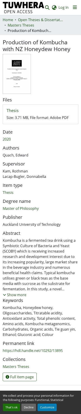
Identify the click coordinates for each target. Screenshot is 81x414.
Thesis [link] (8, 192)
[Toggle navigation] (75, 7)
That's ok (11, 407)
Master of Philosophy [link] (21, 208)
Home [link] (8, 19)
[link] (40, 110)
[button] (23, 7)
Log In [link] (63, 7)
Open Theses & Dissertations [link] (40, 19)
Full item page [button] (21, 376)
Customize (47, 407)
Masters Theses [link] (21, 25)
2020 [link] (7, 139)
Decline (29, 407)
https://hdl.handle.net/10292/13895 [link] (33, 350)
